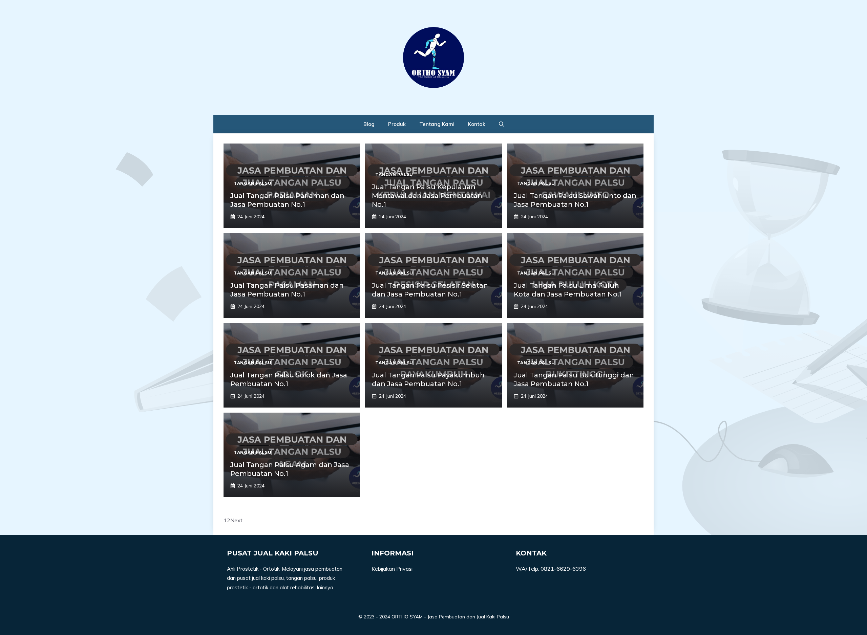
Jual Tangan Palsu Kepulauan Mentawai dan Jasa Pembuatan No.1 (427, 196)
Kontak (476, 124)
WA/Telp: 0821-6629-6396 (551, 568)
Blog (369, 124)
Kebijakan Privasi (392, 568)
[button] (501, 124)
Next (236, 520)
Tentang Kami (436, 124)
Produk (397, 124)
